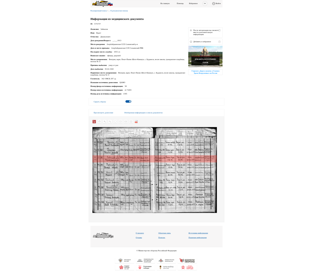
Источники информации (198, 233)
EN (205, 3)
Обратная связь (164, 233)
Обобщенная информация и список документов (143, 113)
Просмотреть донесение (103, 113)
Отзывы (139, 238)
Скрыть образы (100, 102)
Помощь (161, 238)
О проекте (140, 233)
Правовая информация (198, 238)
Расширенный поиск (98, 11)
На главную (165, 3)
